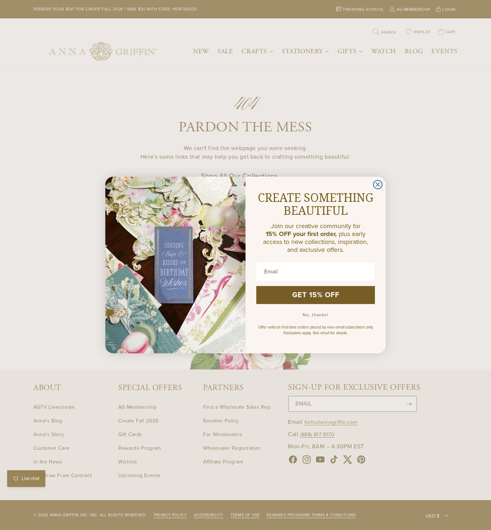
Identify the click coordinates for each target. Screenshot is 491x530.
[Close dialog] (377, 184)
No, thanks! (316, 314)
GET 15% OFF (315, 295)
